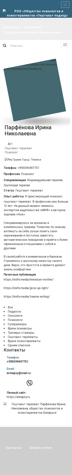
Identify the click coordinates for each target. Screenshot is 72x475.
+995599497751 (17, 361)
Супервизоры (17, 324)
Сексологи (15, 315)
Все (10, 307)
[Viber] (29, 384)
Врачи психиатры (20, 328)
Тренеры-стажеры (21, 332)
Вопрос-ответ (41, 448)
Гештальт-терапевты (23, 337)
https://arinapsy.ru (18, 397)
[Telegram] (35, 383)
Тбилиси (35, 159)
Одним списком (19, 345)
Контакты (13, 448)
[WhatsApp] (23, 383)
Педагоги (14, 311)
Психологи (15, 320)
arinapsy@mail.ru (19, 373)
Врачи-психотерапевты (24, 341)
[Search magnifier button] (4, 45)
